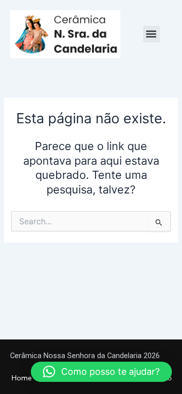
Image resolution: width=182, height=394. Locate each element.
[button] (151, 34)
